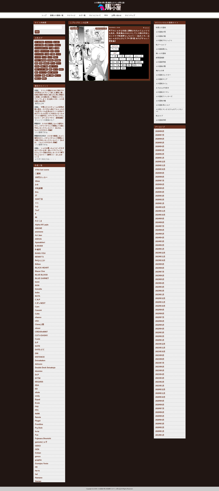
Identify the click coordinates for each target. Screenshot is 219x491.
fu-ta (37, 431)
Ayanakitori (40, 242)
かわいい (57, 45)
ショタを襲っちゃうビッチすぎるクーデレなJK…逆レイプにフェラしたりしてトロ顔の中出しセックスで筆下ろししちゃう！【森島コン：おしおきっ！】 (49, 152)
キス (52, 51)
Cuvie (37, 339)
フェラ (44, 57)
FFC (37, 410)
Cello (37, 314)
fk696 (37, 414)
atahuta (38, 239)
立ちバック (42, 72)
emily (37, 396)
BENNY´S (39, 257)
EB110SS (39, 382)
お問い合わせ (116, 15)
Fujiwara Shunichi (43, 438)
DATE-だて (39, 349)
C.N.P (37, 299)
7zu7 (37, 210)
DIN (36, 353)
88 (36, 217)
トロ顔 (47, 54)
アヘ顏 (51, 48)
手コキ (53, 63)
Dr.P (37, 375)
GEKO (38, 446)
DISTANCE (40, 357)
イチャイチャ (45, 51)
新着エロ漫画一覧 (56, 15)
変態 (36, 63)
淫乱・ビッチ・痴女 (41, 69)
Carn (37, 307)
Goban (38, 453)
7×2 (36, 207)
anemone (39, 232)
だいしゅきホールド (41, 48)
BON (37, 285)
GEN (37, 449)
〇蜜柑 (38, 173)
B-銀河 (38, 249)
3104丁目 (39, 199)
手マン (58, 63)
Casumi (38, 310)
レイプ (50, 57)
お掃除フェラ (49, 45)
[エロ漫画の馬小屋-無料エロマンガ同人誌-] (109, 5)
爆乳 (50, 69)
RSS (106, 15)
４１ (37, 203)
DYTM (37, 378)
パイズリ (38, 57)
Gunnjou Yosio (41, 463)
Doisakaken (40, 360)
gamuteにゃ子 (41, 442)
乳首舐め (50, 60)
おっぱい (56, 42)
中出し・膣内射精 (40, 60)
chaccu (38, 317)
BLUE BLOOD (41, 275)
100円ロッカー (41, 177)
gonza (37, 456)
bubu (37, 292)
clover (37, 328)
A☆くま (38, 221)
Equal (37, 399)
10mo (37, 181)
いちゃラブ (48, 42)
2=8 (36, 185)
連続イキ (38, 78)
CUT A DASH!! (41, 335)
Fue (36, 435)
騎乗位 (44, 78)
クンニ (57, 51)
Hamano (38, 478)
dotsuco (38, 364)
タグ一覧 (82, 15)
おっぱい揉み (39, 45)
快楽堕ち (46, 63)
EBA (37, 385)
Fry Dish (38, 428)
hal (36, 474)
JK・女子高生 (39, 42)
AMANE (38, 228)
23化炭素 (39, 188)
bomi (37, 282)
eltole (37, 392)
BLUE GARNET (42, 278)
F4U (37, 406)
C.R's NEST (40, 303)
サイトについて (95, 15)
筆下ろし (38, 75)
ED (36, 389)
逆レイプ (57, 75)
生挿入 (61, 69)
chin (37, 321)
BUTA (37, 296)
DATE (37, 346)
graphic (38, 460)
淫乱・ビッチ (53, 66)
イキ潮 (57, 48)
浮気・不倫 (44, 66)
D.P (36, 342)
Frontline (39, 424)
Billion (38, 264)
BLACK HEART (42, 268)
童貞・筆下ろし (53, 72)
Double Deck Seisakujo (45, 367)
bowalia (38, 289)
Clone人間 (39, 324)
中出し (55, 57)
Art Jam (38, 235)
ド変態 (53, 54)
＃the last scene (42, 170)
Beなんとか (40, 260)
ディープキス (39, 54)
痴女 (36, 72)
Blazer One (40, 271)
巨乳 (40, 63)
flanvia (38, 417)
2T (36, 195)
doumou (38, 371)
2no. (37, 192)
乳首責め (57, 60)
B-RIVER (39, 246)
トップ (44, 15)
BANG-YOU (40, 253)
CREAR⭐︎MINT (41, 332)
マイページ (71, 15)
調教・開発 (49, 75)
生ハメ (55, 69)
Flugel (37, 421)
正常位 (37, 66)
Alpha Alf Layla (41, 225)
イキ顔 (37, 51)
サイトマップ (130, 15)
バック (58, 54)
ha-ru (37, 470)
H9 (36, 467)
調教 (43, 75)
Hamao (38, 481)
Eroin (37, 403)
